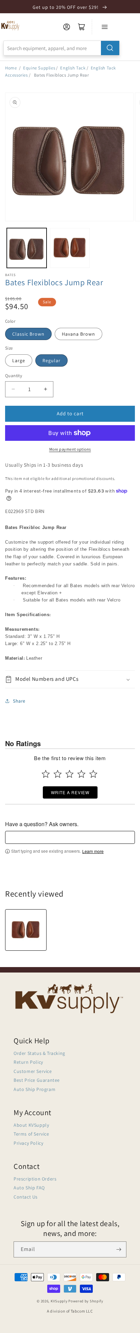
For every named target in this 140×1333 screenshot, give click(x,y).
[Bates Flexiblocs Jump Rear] (26, 930)
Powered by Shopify (85, 1301)
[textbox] (70, 837)
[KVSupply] (10, 25)
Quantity (13, 376)
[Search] (110, 48)
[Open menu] (104, 26)
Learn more (93, 851)
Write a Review (70, 792)
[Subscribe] (118, 1249)
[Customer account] (66, 26)
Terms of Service (31, 1134)
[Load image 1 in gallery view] (27, 248)
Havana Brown (78, 334)
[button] (70, 679)
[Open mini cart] (81, 26)
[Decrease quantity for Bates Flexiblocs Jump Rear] (13, 389)
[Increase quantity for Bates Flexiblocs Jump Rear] (45, 389)
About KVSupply (31, 1125)
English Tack (72, 68)
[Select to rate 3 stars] (69, 774)
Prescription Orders (35, 1179)
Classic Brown (28, 334)
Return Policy (28, 1062)
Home (11, 68)
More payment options (70, 449)
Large (18, 360)
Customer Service (33, 1071)
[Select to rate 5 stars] (93, 774)
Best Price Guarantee (37, 1080)
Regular (51, 360)
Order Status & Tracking (39, 1053)
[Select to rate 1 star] (45, 774)
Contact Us (26, 1197)
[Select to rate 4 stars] (81, 774)
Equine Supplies (39, 68)
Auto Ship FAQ (29, 1188)
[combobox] (61, 48)
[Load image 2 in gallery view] (70, 248)
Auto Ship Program (34, 1089)
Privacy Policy (28, 1143)
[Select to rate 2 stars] (57, 774)
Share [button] (19, 701)
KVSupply (59, 1301)
